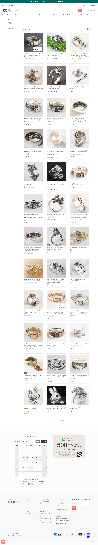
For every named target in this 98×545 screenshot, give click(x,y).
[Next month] (45, 441)
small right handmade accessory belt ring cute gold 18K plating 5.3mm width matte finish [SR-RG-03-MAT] (33, 345)
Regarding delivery (44, 505)
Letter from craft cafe (29, 509)
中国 (92, 5)
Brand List (10, 14)
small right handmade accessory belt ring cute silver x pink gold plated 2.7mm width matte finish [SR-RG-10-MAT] (55, 313)
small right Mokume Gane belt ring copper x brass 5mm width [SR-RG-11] (79, 183)
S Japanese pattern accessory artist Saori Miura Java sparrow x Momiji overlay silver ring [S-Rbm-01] (55, 280)
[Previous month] (42, 441)
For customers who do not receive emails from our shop (46, 515)
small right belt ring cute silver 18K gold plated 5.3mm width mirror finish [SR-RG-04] (33, 55)
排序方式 (25, 29)
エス (71, 59)
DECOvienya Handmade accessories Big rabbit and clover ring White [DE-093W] (56, 407)
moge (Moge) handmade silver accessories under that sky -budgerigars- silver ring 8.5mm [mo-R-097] (33, 217)
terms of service (11, 533)
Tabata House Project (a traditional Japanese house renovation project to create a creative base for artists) (62, 521)
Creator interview (28, 511)
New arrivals (26, 505)
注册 (74, 508)
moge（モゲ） (27, 123)
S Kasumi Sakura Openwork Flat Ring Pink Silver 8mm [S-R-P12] (32, 311)
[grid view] (87, 29)
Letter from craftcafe (31, 14)
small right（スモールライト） (30, 58)
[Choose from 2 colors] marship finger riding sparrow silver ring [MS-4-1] (56, 248)
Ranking (26, 507)
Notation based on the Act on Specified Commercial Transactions (62, 509)
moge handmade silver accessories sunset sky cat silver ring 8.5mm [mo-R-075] (33, 120)
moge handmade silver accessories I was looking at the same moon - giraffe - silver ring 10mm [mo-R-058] (79, 120)
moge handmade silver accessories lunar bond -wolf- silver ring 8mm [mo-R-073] (56, 120)
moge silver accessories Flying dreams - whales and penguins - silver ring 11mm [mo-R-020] (79, 377)
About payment (43, 504)
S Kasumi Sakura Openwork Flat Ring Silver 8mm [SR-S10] (78, 279)
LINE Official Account (45, 522)
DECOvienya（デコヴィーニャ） (30, 91)
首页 (9, 19)
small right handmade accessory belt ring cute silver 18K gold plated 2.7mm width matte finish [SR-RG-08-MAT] (79, 312)
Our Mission (76, 14)
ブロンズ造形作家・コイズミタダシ (31, 282)
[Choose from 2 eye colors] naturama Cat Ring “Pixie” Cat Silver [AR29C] (56, 87)
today (37, 441)
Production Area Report (29, 513)
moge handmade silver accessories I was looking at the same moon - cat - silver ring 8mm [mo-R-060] (32, 249)
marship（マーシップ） (51, 250)
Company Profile (59, 504)
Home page (26, 502)
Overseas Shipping (86, 14)
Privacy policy (59, 513)
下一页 (61, 420)
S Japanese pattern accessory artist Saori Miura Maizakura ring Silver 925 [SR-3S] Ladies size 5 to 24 (55, 184)
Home (3, 14)
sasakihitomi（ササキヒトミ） (76, 346)
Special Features (43, 14)
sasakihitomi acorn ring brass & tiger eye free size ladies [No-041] (32, 376)
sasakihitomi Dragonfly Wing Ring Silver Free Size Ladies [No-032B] (79, 344)
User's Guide (67, 14)
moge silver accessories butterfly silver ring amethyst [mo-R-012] (33, 407)
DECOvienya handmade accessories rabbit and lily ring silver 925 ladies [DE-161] (33, 88)
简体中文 (84, 5)
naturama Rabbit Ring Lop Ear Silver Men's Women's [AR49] (55, 54)
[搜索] (80, 10)
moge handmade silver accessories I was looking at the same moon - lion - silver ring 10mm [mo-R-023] (33, 151)
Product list (26, 504)
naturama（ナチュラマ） (52, 56)
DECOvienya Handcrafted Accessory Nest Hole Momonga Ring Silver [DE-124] (78, 151)
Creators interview (56, 14)
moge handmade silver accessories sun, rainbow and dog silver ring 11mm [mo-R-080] (56, 377)
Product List (18, 14)
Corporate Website (60, 502)
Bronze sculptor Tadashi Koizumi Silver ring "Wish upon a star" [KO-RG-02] (33, 279)
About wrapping (43, 511)
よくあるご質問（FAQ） (45, 502)
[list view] (89, 29)
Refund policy (19, 533)
